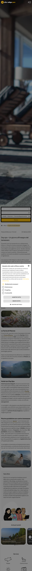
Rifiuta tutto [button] (16, 301)
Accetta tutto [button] (16, 297)
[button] (16, 304)
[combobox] (28, 266)
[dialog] (16, 285)
